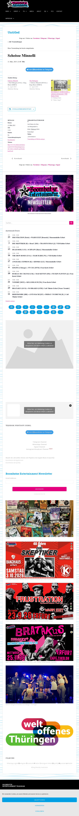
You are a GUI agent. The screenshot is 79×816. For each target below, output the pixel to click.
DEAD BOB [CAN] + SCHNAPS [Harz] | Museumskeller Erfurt (34, 249)
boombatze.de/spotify (13, 463)
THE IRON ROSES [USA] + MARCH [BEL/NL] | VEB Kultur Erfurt (37, 255)
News (7, 11)
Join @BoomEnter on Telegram (40, 69)
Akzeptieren (39, 800)
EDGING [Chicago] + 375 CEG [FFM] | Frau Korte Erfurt (32, 267)
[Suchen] (71, 223)
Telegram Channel (39, 442)
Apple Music (42, 458)
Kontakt (59, 11)
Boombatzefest (11, 140)
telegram (23, 763)
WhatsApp (51, 38)
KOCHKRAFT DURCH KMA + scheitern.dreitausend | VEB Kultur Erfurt (60, 94)
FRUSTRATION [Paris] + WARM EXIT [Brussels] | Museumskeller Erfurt (38, 237)
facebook (30, 763)
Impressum (9, 18)
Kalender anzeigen (10, 301)
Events (16, 11)
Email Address (11, 478)
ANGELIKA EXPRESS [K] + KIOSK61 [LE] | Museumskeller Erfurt (36, 261)
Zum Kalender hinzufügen (21, 109)
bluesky (38, 767)
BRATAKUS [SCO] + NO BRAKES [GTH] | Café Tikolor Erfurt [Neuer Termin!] (41, 288)
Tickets (8, 538)
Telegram (43, 38)
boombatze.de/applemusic (14, 460)
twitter (37, 763)
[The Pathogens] (40, 85)
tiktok (50, 763)
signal (16, 763)
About (39, 11)
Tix (24, 11)
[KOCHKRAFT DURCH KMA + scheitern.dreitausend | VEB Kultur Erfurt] (61, 85)
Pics (52, 11)
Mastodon (31, 785)
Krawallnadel (18, 158)
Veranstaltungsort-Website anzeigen (36, 139)
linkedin (69, 763)
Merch (32, 11)
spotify (56, 763)
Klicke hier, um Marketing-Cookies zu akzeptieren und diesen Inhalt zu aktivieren (39, 344)
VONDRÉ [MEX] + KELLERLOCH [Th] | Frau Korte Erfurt (34, 282)
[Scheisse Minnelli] (18, 85)
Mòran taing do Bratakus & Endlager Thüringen (21, 704)
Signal (58, 38)
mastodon (44, 767)
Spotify (51, 458)
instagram (44, 763)
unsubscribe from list (39, 494)
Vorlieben (39, 811)
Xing (33, 767)
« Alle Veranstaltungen (15, 42)
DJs (45, 11)
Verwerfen (39, 805)
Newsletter (36, 38)
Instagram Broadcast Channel (37, 449)
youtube (63, 763)
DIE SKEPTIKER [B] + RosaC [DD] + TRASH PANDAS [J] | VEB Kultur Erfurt (41, 243)
